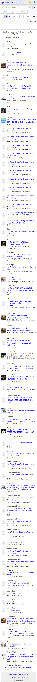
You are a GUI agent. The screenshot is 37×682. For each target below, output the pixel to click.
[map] (18, 16)
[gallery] (14, 16)
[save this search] (34, 7)
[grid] (10, 16)
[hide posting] (19, 48)
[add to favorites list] (8, 44)
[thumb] (6, 16)
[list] (3, 16)
